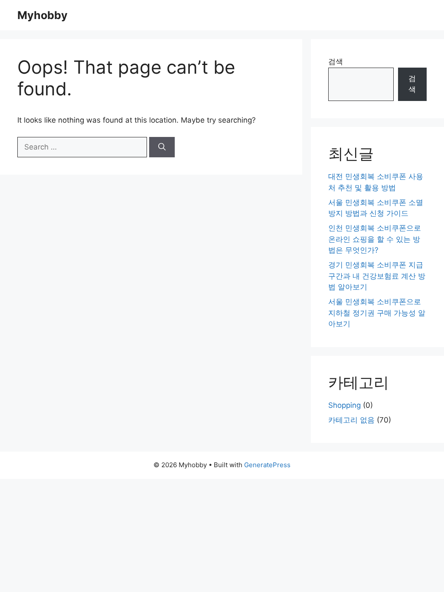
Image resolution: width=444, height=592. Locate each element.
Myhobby (42, 15)
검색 (335, 61)
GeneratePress (267, 465)
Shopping (344, 405)
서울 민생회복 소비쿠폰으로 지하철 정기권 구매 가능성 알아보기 (376, 312)
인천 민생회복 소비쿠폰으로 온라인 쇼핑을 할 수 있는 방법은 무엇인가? (374, 239)
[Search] (162, 147)
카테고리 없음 (351, 420)
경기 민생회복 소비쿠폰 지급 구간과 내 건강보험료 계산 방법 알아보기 (376, 275)
